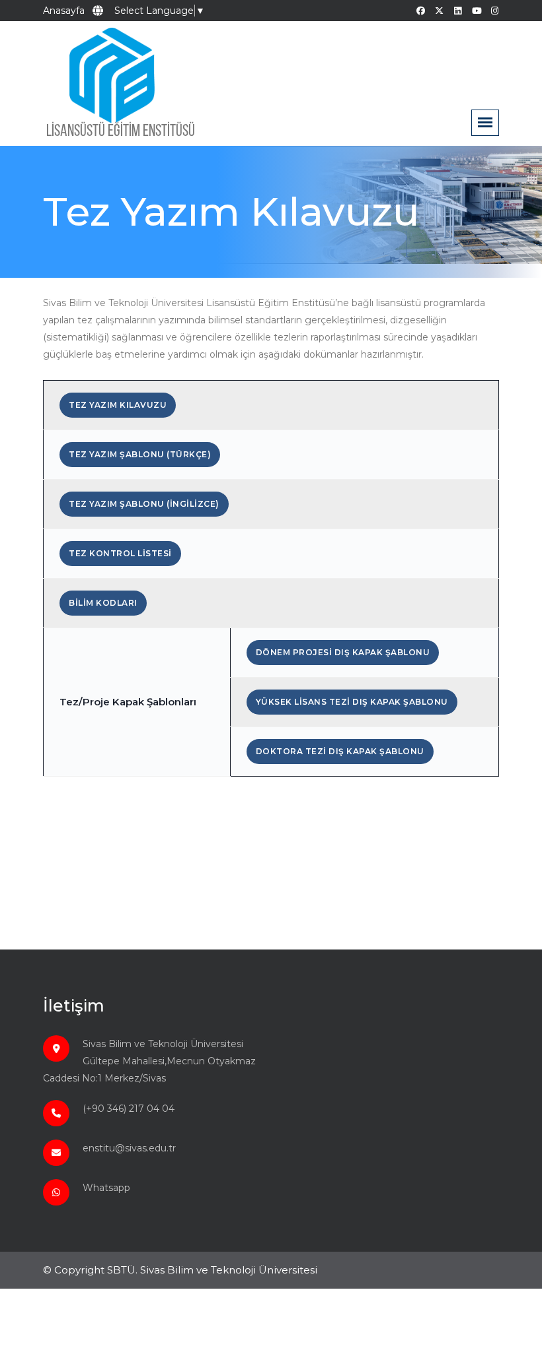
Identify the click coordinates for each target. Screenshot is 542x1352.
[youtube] (476, 10)
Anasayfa (64, 10)
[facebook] (420, 10)
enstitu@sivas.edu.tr (129, 1148)
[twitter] (439, 10)
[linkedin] (457, 10)
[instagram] (494, 10)
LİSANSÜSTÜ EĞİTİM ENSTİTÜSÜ (120, 131)
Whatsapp (106, 1188)
